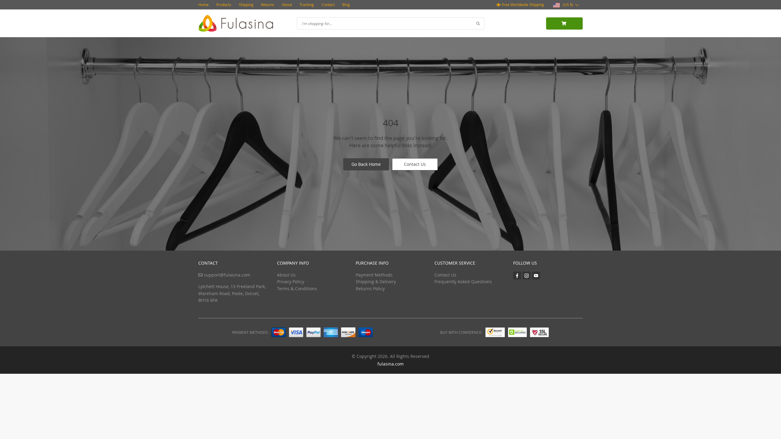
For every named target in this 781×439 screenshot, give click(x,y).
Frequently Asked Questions (463, 281)
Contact (328, 4)
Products (223, 4)
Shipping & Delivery (376, 281)
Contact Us (415, 164)
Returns (267, 4)
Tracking (307, 4)
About (287, 4)
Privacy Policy (290, 281)
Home (203, 4)
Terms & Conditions (297, 288)
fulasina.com (390, 364)
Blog (346, 4)
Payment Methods (374, 275)
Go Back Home (366, 164)
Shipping (246, 4)
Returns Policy (370, 288)
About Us (286, 275)
